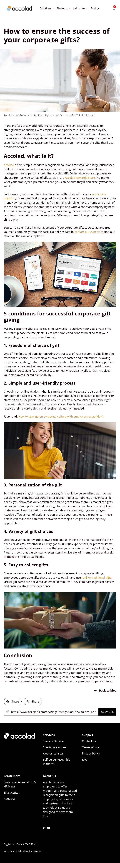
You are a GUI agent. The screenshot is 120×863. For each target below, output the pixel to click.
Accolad (16, 851)
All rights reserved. (33, 851)
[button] (46, 8)
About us (9, 799)
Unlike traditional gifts (96, 577)
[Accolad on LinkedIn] (44, 828)
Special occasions (54, 747)
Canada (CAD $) (24, 844)
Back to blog (107, 690)
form (12, 198)
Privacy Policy (91, 753)
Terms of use (90, 747)
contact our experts (87, 232)
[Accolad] (19, 8)
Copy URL (107, 712)
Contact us (89, 741)
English (7, 844)
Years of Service (53, 741)
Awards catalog (53, 753)
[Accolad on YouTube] (48, 828)
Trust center (12, 792)
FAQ (84, 759)
